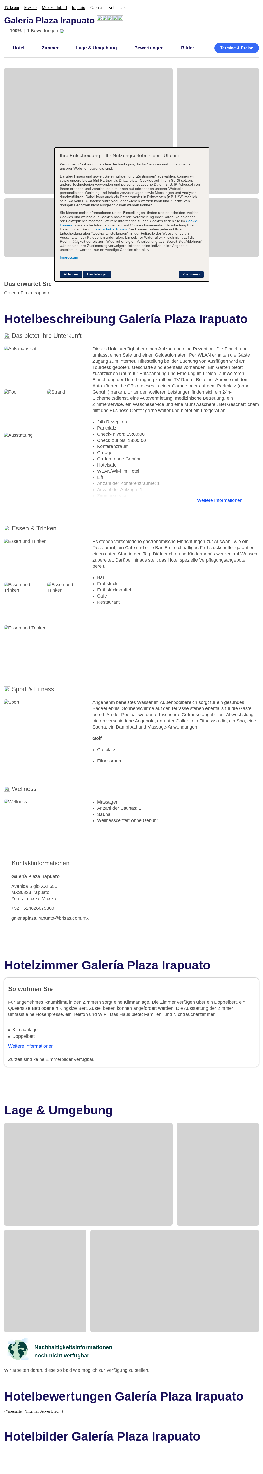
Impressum (69, 257)
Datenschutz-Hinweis (110, 229)
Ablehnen (71, 274)
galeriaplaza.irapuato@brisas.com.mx (50, 918)
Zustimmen (191, 274)
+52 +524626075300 (32, 908)
